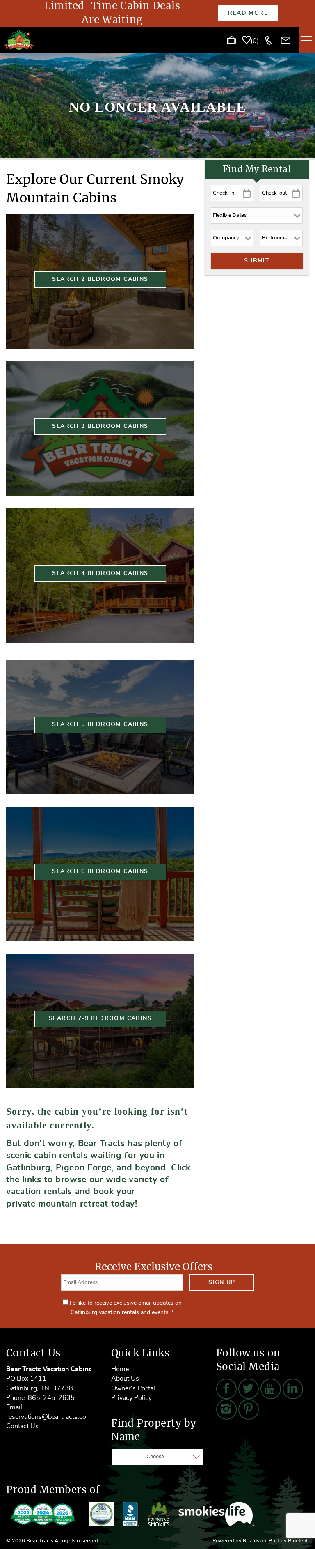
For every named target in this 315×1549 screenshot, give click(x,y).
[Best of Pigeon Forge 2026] (43, 1514)
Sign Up (221, 1282)
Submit (256, 261)
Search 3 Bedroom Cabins (100, 426)
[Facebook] (226, 1389)
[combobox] (157, 1457)
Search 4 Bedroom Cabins (100, 573)
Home (120, 1369)
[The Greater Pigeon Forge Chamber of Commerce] (101, 1514)
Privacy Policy (131, 1398)
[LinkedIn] (293, 1389)
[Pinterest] (248, 1409)
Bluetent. (298, 1541)
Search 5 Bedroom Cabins (100, 724)
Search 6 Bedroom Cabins (100, 871)
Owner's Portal (133, 1388)
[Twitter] (248, 1389)
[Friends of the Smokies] (158, 1514)
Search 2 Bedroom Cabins (100, 279)
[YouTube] (270, 1389)
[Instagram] (226, 1409)
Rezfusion (254, 1541)
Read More (248, 13)
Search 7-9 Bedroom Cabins (100, 1018)
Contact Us (22, 1426)
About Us (125, 1378)
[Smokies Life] (216, 1514)
